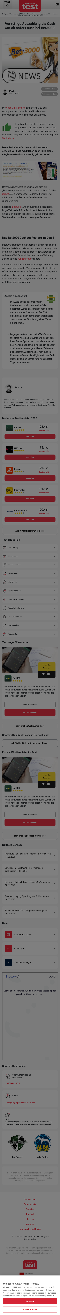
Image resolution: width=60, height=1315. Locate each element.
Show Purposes (30, 1309)
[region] (30, 1295)
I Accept (30, 1301)
